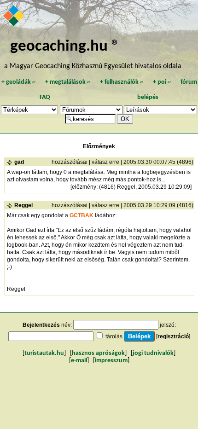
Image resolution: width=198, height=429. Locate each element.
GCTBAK (81, 215)
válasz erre (105, 162)
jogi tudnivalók (153, 353)
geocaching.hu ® (65, 47)
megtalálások (68, 82)
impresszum (111, 361)
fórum (189, 82)
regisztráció (173, 336)
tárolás (113, 336)
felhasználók (122, 82)
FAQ (45, 97)
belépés (147, 97)
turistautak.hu (44, 353)
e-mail (79, 361)
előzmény (84, 187)
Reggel (23, 205)
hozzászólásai (69, 162)
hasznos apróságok (98, 353)
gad (19, 162)
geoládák (18, 82)
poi (161, 82)
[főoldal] (14, 16)
